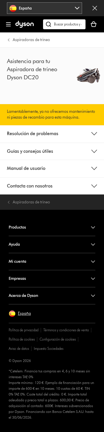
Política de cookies (22, 339)
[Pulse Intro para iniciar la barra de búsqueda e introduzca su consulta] (64, 24)
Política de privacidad (23, 330)
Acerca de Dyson (23, 295)
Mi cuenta (17, 261)
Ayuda (14, 244)
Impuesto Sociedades (48, 348)
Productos (17, 227)
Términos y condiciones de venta (66, 330)
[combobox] (44, 8)
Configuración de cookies (58, 339)
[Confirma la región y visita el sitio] (94, 8)
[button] (20, 313)
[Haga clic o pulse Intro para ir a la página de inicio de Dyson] (24, 26)
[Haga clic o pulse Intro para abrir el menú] (8, 24)
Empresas (17, 278)
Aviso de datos (19, 348)
